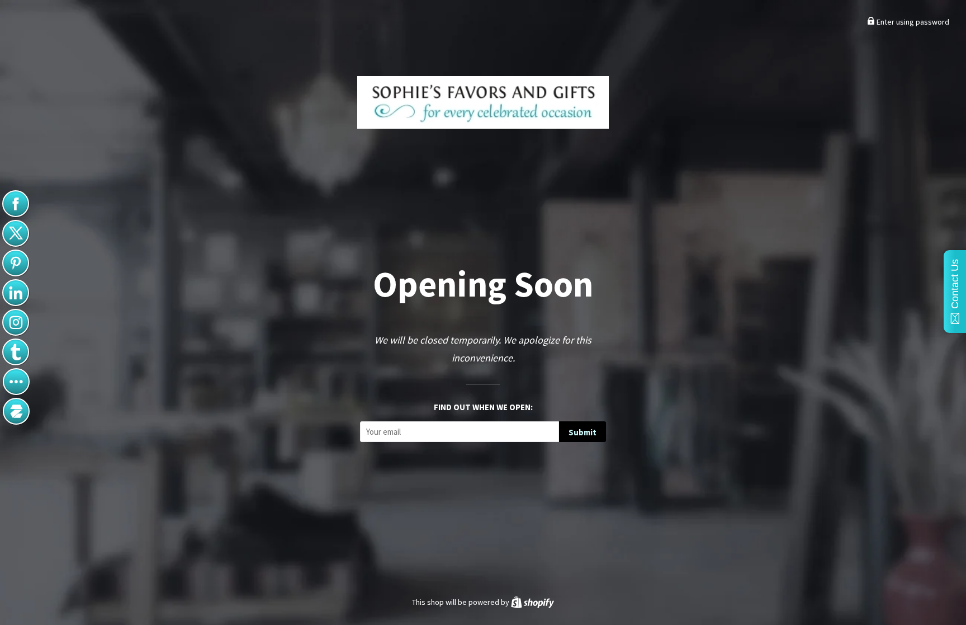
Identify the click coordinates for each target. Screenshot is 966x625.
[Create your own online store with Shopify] (532, 602)
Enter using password (912, 22)
